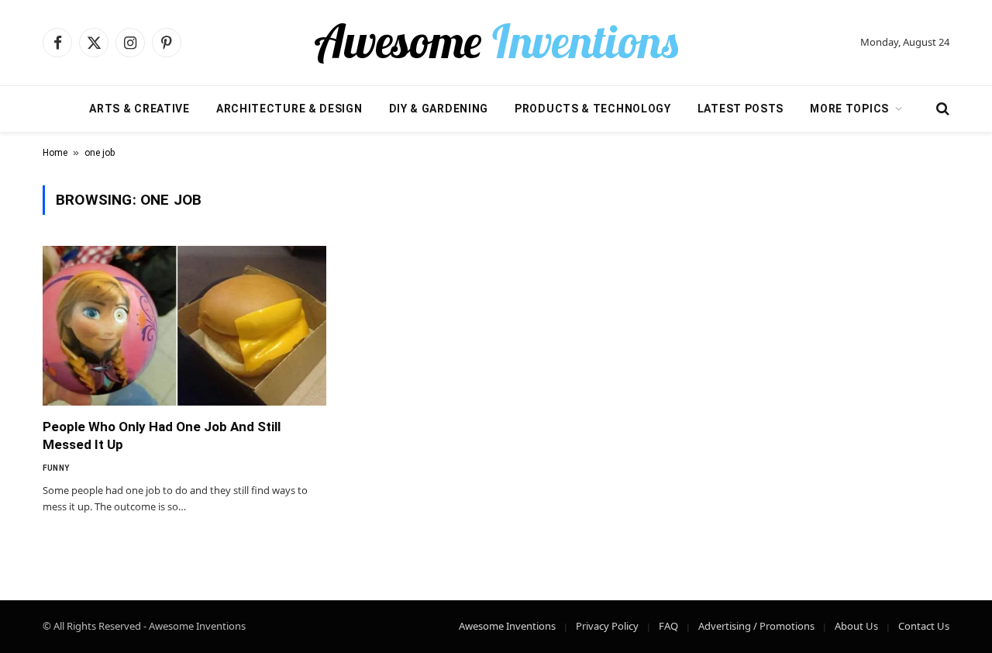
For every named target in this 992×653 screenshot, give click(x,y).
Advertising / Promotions (756, 626)
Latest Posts (741, 108)
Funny (56, 468)
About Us (856, 626)
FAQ (668, 626)
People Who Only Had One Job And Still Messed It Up (162, 435)
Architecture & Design (289, 108)
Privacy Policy (607, 626)
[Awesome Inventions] (496, 42)
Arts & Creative (139, 108)
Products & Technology (593, 108)
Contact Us (923, 626)
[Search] (941, 109)
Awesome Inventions (507, 626)
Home (55, 152)
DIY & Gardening (439, 108)
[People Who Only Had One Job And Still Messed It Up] (184, 326)
